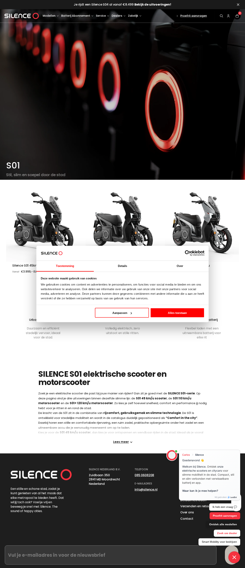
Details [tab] (122, 265)
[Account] (228, 15)
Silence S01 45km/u (26, 266)
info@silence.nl (146, 489)
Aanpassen (119, 312)
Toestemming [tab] (65, 265)
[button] (221, 15)
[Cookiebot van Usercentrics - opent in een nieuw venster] (187, 253)
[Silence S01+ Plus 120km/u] (202, 225)
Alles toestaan (177, 312)
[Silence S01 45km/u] (43, 225)
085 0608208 (144, 475)
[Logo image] (21, 16)
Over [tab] (180, 265)
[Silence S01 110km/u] (123, 225)
